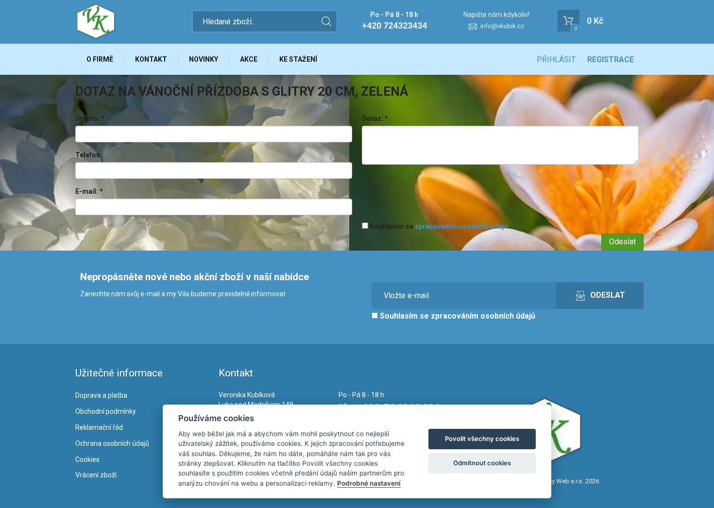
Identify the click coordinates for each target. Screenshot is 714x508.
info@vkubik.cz (502, 26)
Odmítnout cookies (482, 463)
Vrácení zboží (96, 475)
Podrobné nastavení (369, 483)
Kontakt (151, 59)
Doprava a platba (101, 395)
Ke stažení (298, 59)
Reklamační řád (99, 427)
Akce (248, 59)
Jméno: (89, 118)
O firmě (99, 59)
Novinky (203, 59)
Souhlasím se (438, 226)
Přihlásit (556, 59)
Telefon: (88, 155)
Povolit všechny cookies (482, 438)
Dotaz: (375, 118)
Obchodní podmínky (105, 411)
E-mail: (89, 191)
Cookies (87, 459)
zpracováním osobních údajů (461, 226)
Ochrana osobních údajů (112, 443)
